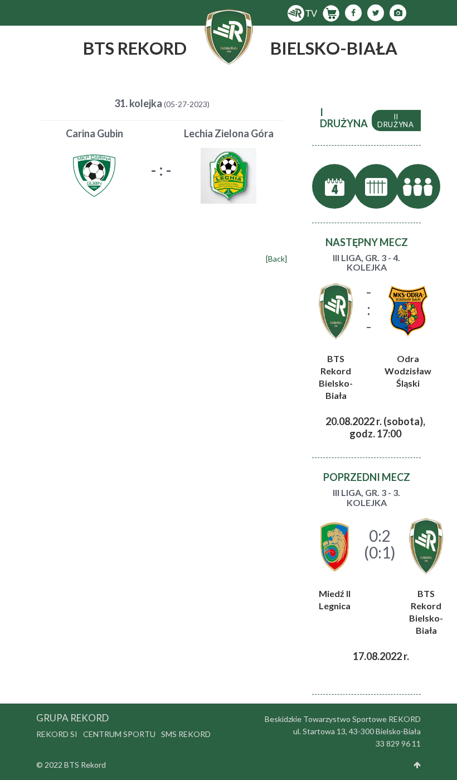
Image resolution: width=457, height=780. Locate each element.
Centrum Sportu (119, 734)
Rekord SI (56, 734)
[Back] (276, 258)
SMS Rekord (186, 734)
